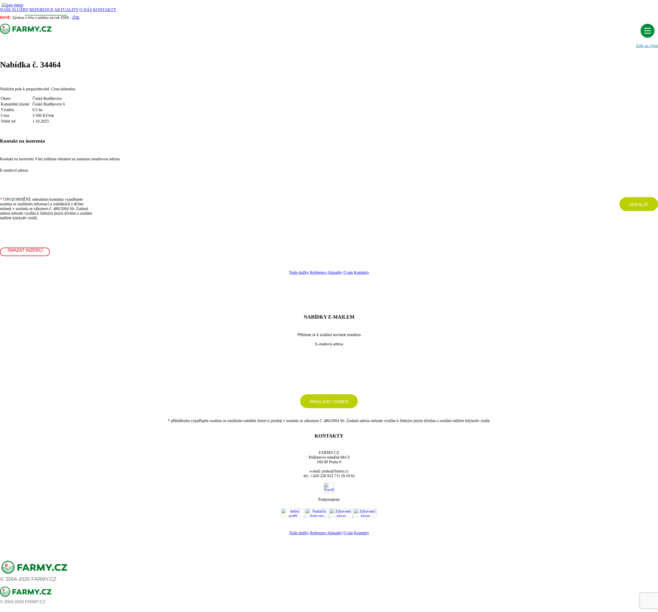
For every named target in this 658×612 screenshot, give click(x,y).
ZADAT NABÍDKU (299, 287)
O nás (348, 272)
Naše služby (299, 272)
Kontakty (361, 272)
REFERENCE (41, 9)
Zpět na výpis (647, 45)
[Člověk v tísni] (365, 515)
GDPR (333, 525)
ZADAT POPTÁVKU (357, 287)
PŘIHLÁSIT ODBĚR (329, 401)
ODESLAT (638, 204)
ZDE (75, 17)
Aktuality (334, 272)
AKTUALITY (66, 9)
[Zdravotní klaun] (342, 515)
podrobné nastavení (329, 380)
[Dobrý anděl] (293, 515)
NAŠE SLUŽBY (14, 9)
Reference (318, 272)
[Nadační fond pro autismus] (317, 515)
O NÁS (85, 9)
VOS (323, 525)
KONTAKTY (104, 9)
